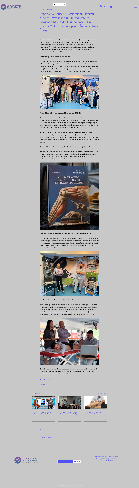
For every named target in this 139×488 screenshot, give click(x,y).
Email (58, 458)
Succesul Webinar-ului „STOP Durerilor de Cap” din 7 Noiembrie (42, 413)
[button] (135, 7)
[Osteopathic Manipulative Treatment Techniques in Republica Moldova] (95, 402)
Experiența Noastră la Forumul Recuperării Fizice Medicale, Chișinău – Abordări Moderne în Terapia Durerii (69, 413)
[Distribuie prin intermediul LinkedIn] (48, 379)
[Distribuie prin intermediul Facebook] (40, 379)
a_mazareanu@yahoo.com (108, 459)
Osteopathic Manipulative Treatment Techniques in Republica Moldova (93, 413)
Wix (83, 485)
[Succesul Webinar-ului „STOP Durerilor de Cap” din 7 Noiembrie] (43, 402)
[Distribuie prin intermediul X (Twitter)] (44, 379)
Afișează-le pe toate (102, 393)
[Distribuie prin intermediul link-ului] (52, 379)
